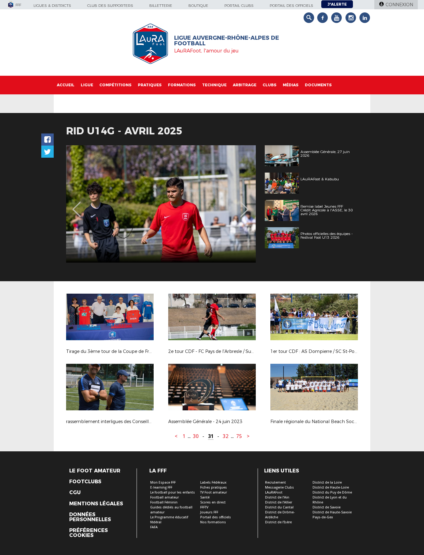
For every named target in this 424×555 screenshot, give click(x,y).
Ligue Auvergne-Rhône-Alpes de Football (226, 40)
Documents (318, 85)
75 (239, 436)
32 (225, 436)
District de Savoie (327, 507)
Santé (205, 497)
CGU (75, 492)
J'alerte (337, 4)
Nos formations (213, 522)
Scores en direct (213, 502)
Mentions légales (96, 503)
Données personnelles (90, 517)
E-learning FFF (161, 487)
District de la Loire (327, 483)
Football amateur (164, 497)
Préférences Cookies (88, 533)
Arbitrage (244, 85)
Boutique (198, 5)
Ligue (87, 85)
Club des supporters (110, 5)
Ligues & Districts (52, 5)
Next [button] (244, 204)
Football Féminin (164, 502)
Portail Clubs (239, 5)
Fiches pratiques (213, 487)
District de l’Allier (278, 502)
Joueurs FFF (209, 512)
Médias (291, 85)
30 (196, 436)
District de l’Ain (277, 497)
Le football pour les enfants (172, 492)
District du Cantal (279, 507)
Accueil (65, 85)
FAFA (154, 527)
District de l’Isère (278, 522)
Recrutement (275, 483)
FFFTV (204, 507)
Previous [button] (76, 204)
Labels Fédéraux (213, 483)
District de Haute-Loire (331, 487)
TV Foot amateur (213, 492)
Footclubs (85, 481)
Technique (214, 85)
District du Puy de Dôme (332, 492)
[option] (161, 204)
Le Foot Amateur (94, 470)
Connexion (399, 4)
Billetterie (160, 5)
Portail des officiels (291, 5)
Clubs (270, 85)
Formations (182, 85)
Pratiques (150, 85)
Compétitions (115, 85)
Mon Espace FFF (163, 483)
